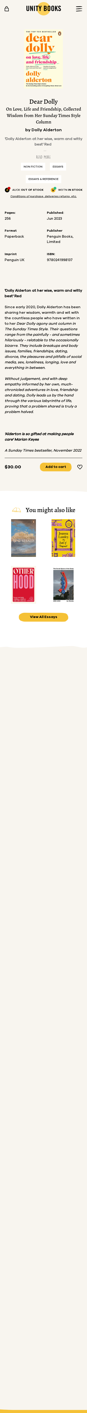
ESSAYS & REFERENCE (43, 179)
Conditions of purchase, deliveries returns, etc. (43, 196)
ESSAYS (58, 166)
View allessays (43, 617)
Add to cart (55, 467)
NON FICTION (33, 166)
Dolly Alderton (47, 130)
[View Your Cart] (7, 8)
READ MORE (43, 157)
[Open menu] (77, 8)
